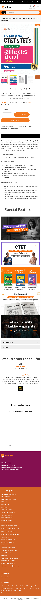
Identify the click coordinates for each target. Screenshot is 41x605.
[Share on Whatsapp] (26, 89)
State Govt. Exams (6, 515)
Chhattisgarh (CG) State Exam (10, 566)
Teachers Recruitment (8, 548)
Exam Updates (5, 577)
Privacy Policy (12, 590)
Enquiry (5, 110)
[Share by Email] (29, 89)
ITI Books (4, 555)
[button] (19, 393)
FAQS (21, 590)
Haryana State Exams (8, 561)
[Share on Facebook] (15, 89)
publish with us (14, 586)
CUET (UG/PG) (5, 497)
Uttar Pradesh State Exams (9, 558)
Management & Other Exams (10, 534)
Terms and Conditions (8, 593)
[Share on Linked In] (21, 89)
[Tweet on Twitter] (18, 89)
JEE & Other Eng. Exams (8, 494)
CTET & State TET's (6, 510)
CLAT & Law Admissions (8, 499)
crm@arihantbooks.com (14, 468)
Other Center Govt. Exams (9, 550)
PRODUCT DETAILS (8, 136)
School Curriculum (7, 553)
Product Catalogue (28, 586)
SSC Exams (4, 507)
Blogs (3, 590)
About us (4, 586)
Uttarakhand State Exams (9, 526)
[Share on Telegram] (24, 89)
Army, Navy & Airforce (8, 512)
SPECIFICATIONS (8, 342)
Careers (24, 588)
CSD (17, 588)
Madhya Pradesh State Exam (10, 528)
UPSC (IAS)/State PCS (8, 540)
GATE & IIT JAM (5, 537)
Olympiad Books (6, 520)
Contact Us (33, 588)
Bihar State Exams (6, 523)
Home (2, 17)
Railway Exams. (6, 545)
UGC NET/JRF (5, 504)
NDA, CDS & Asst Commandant (10, 502)
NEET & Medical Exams (8, 532)
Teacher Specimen (7, 588)
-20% (37, 25)
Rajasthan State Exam (8, 563)
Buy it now (15, 120)
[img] (20, 367)
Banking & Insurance (7, 542)
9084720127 (11, 466)
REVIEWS (5, 347)
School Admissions (7, 518)
